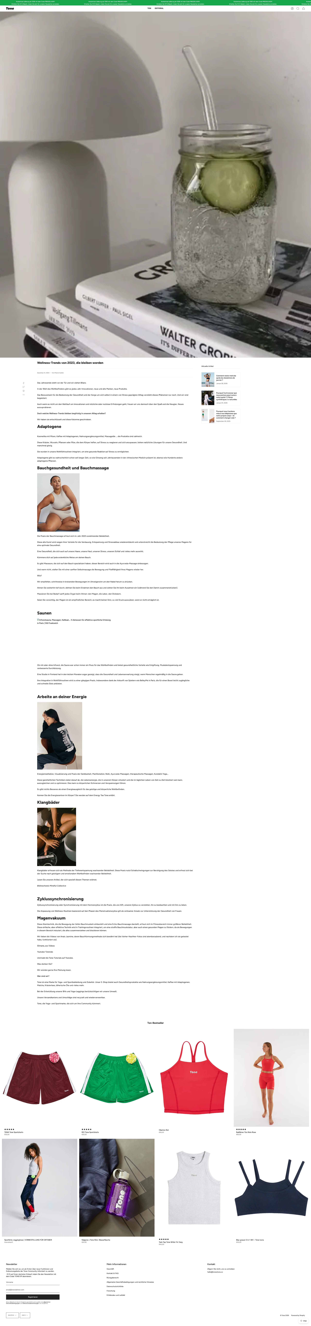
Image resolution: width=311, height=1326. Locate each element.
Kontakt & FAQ (112, 1273)
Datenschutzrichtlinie (115, 1286)
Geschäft (110, 1269)
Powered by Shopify (298, 1315)
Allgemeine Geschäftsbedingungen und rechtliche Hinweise (130, 1282)
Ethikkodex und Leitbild (116, 1295)
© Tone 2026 (284, 1315)
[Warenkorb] (303, 8)
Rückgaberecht (113, 1278)
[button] (149, 8)
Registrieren (33, 1297)
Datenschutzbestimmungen (31, 1303)
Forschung (111, 1291)
